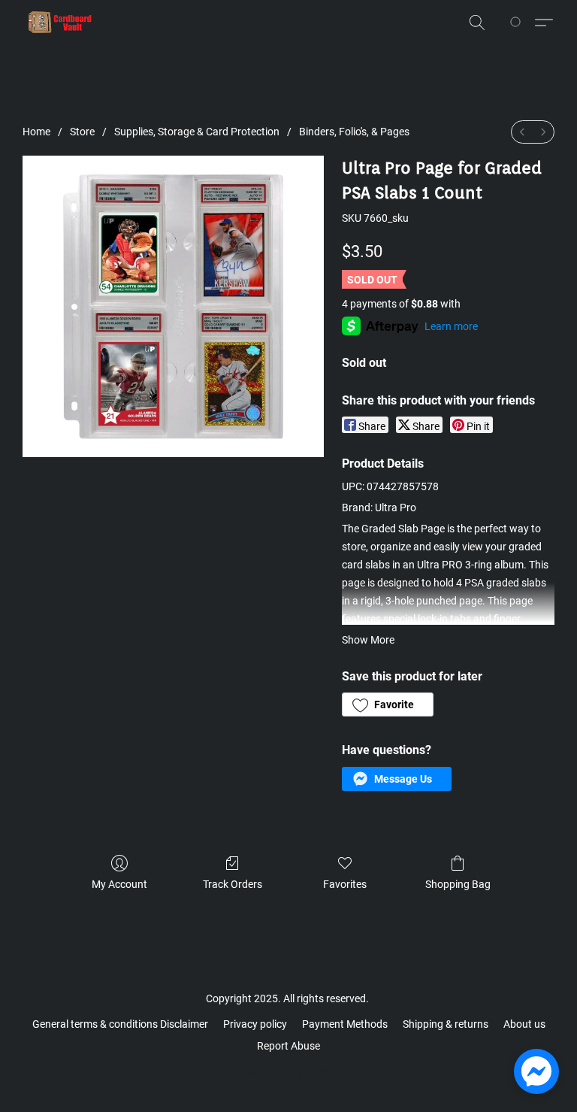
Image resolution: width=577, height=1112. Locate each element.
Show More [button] (368, 640)
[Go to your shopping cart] (518, 22)
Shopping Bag (458, 884)
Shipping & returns (445, 1024)
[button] (60, 23)
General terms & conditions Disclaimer (120, 1024)
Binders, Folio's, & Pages (354, 132)
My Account (119, 884)
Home (36, 132)
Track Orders (232, 884)
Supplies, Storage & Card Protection (196, 132)
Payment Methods (345, 1024)
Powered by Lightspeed (288, 1071)
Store (82, 132)
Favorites (345, 884)
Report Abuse (288, 1046)
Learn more (451, 326)
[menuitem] (522, 132)
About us (524, 1024)
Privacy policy (255, 1024)
